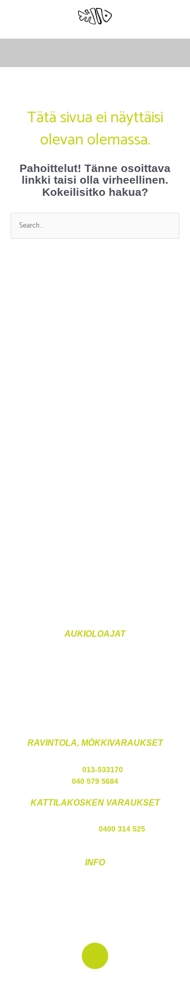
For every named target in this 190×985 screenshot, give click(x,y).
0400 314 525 (122, 829)
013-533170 (102, 770)
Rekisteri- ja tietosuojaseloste (95, 901)
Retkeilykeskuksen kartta (95, 913)
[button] (172, 52)
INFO (95, 862)
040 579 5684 (95, 781)
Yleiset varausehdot (95, 889)
